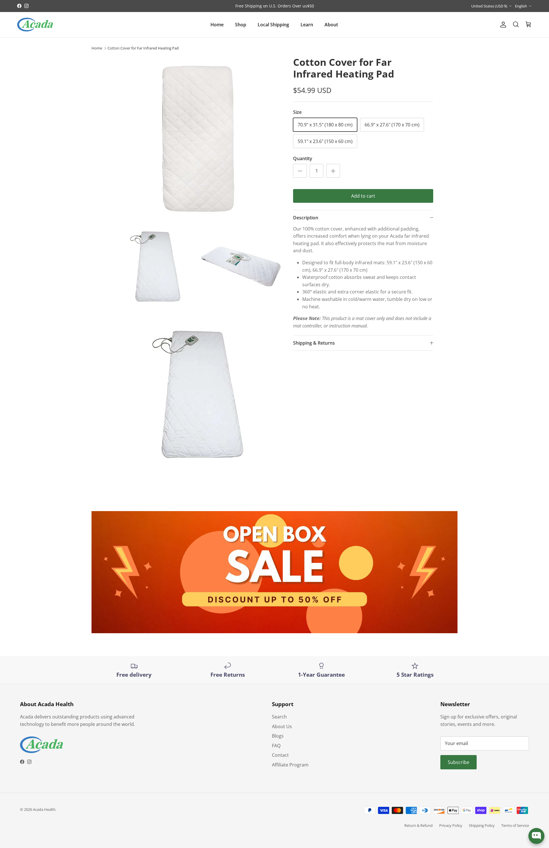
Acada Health (44, 809)
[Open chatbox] (536, 836)
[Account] (502, 24)
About (331, 24)
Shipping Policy (482, 825)
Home (217, 24)
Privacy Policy (450, 825)
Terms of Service (515, 825)
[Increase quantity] (333, 171)
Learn (307, 24)
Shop (240, 24)
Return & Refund (418, 825)
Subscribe (458, 762)
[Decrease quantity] (300, 171)
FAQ (276, 745)
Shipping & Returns (314, 343)
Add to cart (363, 196)
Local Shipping (273, 24)
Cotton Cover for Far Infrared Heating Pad (143, 48)
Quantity (302, 158)
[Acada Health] (35, 24)
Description (305, 218)
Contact (280, 755)
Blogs (278, 736)
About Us (282, 726)
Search (279, 717)
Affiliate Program (290, 765)
